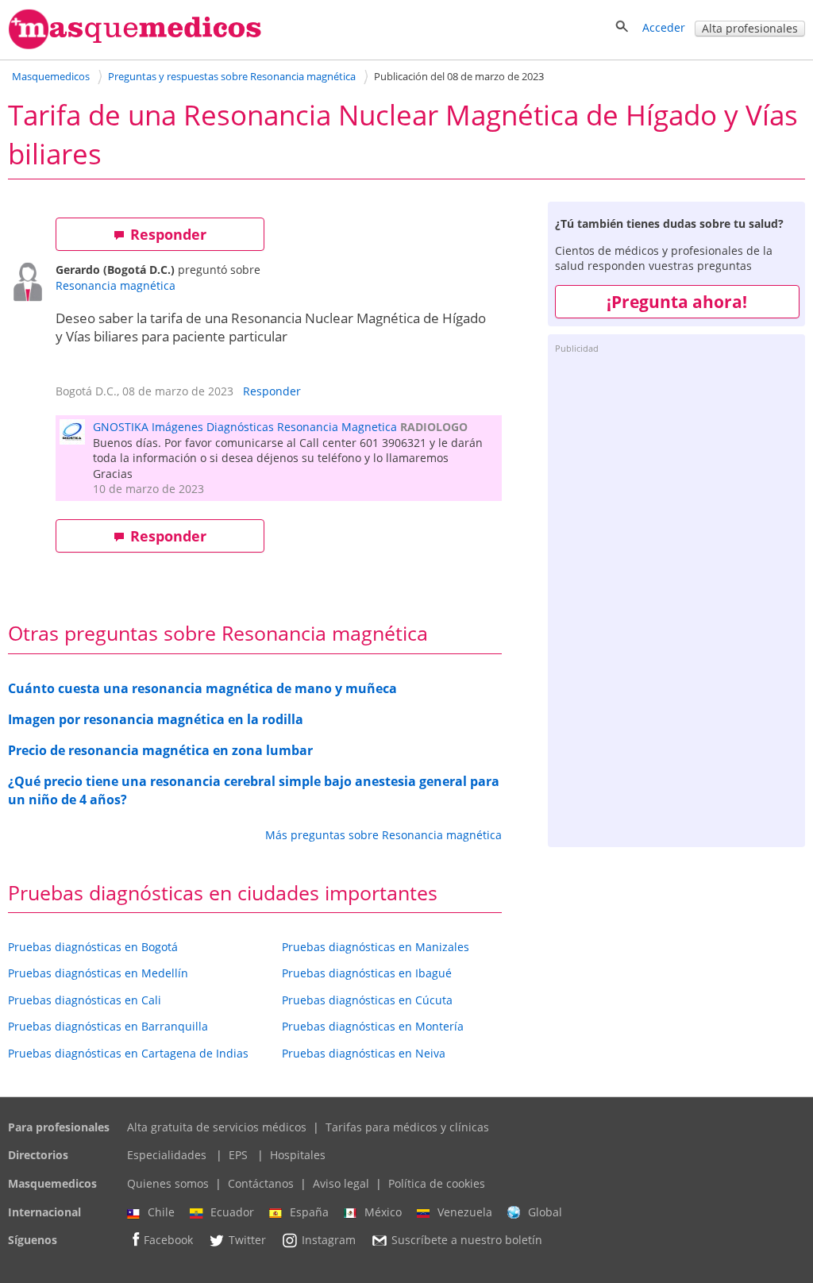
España (309, 1211)
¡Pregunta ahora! (677, 302)
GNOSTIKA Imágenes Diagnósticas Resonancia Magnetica (245, 426)
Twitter (247, 1240)
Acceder (663, 27)
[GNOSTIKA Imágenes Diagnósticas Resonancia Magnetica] (76, 439)
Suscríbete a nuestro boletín (466, 1240)
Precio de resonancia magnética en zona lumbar (160, 750)
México (383, 1211)
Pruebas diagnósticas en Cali (84, 1000)
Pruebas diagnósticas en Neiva (363, 1053)
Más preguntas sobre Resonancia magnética (383, 834)
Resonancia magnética (115, 285)
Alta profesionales (750, 28)
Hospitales (298, 1154)
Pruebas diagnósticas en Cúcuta (367, 1000)
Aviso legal (341, 1183)
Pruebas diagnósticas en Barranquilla (108, 1026)
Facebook (168, 1240)
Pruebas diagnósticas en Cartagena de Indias (128, 1053)
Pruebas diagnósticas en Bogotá (93, 946)
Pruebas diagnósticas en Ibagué (367, 973)
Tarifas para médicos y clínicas (407, 1127)
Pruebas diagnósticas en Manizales (375, 946)
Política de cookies (436, 1183)
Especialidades (166, 1154)
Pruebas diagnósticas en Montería (373, 1026)
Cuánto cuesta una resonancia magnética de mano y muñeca (202, 688)
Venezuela (464, 1211)
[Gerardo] (32, 284)
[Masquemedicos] (135, 45)
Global (545, 1211)
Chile (161, 1211)
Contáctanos (261, 1183)
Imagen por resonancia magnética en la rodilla (155, 719)
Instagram (329, 1240)
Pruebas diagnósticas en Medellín (98, 973)
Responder (168, 234)
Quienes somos (168, 1183)
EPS (238, 1154)
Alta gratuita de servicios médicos (216, 1127)
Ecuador (232, 1211)
